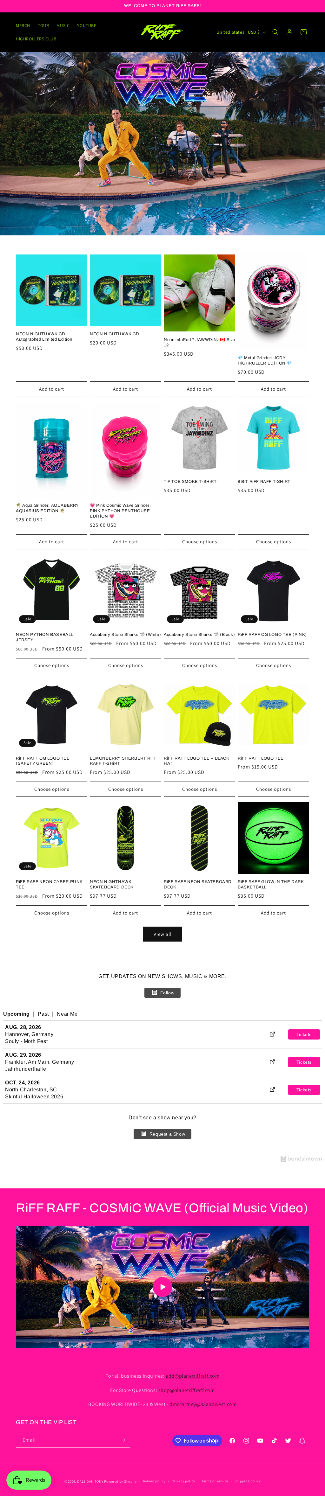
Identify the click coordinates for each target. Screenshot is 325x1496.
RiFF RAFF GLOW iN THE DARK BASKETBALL (271, 884)
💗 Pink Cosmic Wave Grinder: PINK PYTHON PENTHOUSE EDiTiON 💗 (120, 510)
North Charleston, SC (31, 1089)
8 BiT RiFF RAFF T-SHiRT (264, 481)
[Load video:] (162, 1287)
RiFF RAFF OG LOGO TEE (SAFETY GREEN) (43, 761)
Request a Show (167, 1134)
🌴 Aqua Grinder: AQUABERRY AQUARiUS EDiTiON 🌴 (47, 508)
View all (163, 934)
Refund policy (154, 1481)
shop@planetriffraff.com (186, 1390)
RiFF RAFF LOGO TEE (261, 758)
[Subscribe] (123, 1440)
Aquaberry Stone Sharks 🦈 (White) (125, 634)
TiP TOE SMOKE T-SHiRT (190, 481)
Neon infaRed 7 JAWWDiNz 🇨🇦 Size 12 (199, 342)
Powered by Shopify (120, 1481)
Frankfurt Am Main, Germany (39, 1062)
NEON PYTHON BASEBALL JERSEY (44, 637)
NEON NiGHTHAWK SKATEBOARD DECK (112, 884)
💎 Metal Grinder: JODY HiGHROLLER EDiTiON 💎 (265, 360)
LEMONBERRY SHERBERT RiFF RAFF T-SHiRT (123, 761)
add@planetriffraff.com (192, 1376)
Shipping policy (248, 1481)
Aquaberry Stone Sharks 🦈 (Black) (199, 634)
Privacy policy (183, 1481)
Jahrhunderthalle (25, 1069)
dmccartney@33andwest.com (202, 1404)
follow (167, 992)
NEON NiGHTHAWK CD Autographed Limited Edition (44, 337)
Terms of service (215, 1481)
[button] (275, 32)
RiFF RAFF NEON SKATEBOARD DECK (198, 884)
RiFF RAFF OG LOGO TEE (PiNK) (272, 634)
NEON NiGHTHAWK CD (114, 334)
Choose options (199, 542)
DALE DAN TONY (90, 1481)
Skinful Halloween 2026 (34, 1096)
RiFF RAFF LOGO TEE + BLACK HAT (196, 761)
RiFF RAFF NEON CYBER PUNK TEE (49, 884)
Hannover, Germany (29, 1034)
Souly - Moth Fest (26, 1041)
